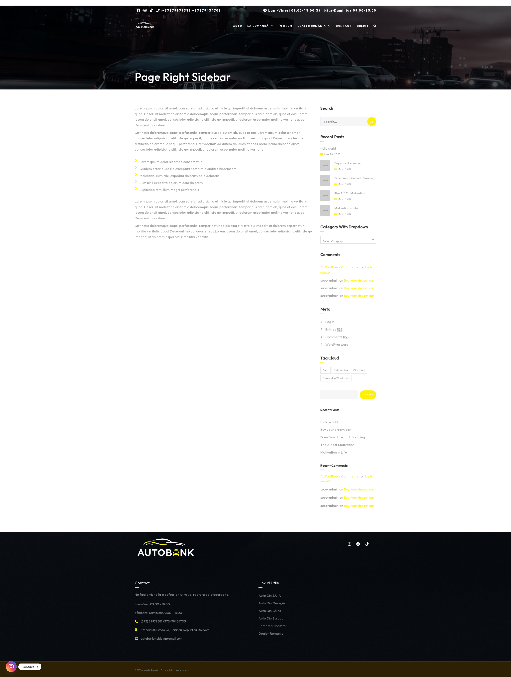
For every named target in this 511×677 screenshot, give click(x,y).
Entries (333, 329)
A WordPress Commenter (340, 267)
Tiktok (366, 544)
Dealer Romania (270, 633)
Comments (337, 337)
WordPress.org (336, 344)
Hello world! (328, 148)
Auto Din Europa (270, 618)
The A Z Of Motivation (349, 193)
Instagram (348, 544)
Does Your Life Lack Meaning (354, 178)
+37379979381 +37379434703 (191, 10)
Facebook (357, 544)
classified (359, 370)
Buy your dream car (347, 163)
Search (368, 395)
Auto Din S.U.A (269, 595)
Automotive (341, 370)
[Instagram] (11, 666)
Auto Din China (269, 611)
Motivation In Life (346, 208)
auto (325, 370)
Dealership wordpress (336, 378)
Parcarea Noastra (272, 626)
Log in (330, 322)
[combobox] (348, 240)
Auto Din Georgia (271, 603)
